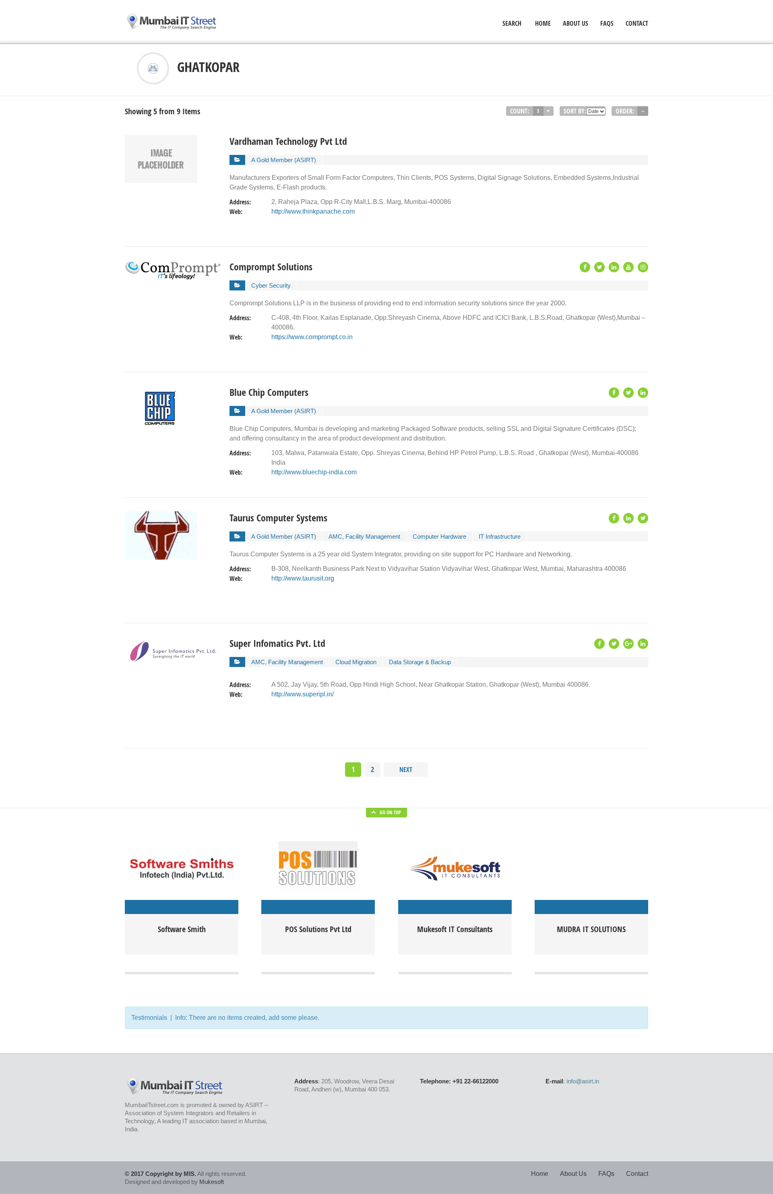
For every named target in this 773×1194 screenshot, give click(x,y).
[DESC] (642, 111)
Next (405, 769)
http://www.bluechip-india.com (314, 472)
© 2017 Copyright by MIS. (160, 1173)
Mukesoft (211, 1181)
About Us (575, 23)
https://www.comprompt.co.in (312, 336)
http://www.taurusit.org (302, 578)
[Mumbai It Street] (172, 22)
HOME (543, 23)
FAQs (607, 23)
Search (511, 23)
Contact (637, 23)
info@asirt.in (582, 1081)
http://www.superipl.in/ (302, 694)
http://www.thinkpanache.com (313, 211)
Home (539, 1173)
